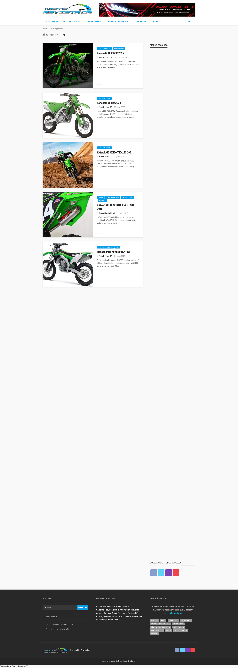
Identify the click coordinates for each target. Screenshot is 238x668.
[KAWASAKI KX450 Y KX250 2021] (68, 165)
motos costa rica (181, 630)
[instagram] (168, 572)
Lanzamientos (104, 48)
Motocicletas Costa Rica (160, 624)
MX (117, 247)
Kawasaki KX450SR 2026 (110, 53)
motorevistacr (179, 627)
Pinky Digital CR (129, 661)
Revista (102, 200)
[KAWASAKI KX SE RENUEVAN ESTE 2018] (68, 214)
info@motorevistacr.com (62, 624)
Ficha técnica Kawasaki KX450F (114, 251)
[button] (14, 666)
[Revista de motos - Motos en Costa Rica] (67, 8)
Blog (156, 21)
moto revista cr (156, 630)
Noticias (74, 21)
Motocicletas (186, 621)
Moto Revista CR (55, 21)
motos (168, 630)
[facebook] (180, 21)
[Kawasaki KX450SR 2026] (68, 65)
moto (163, 621)
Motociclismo (178, 624)
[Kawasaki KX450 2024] (68, 115)
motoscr (154, 634)
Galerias (140, 21)
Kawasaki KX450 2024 (109, 103)
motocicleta (173, 621)
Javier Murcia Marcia (107, 213)
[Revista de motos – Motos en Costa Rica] (55, 650)
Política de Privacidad (80, 650)
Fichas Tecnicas (118, 21)
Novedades (93, 21)
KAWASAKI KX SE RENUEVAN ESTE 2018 (115, 207)
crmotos (154, 621)
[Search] (193, 21)
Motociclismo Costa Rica (160, 627)
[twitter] (184, 21)
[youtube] (176, 572)
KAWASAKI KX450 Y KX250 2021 (114, 152)
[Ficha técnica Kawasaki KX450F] (68, 264)
